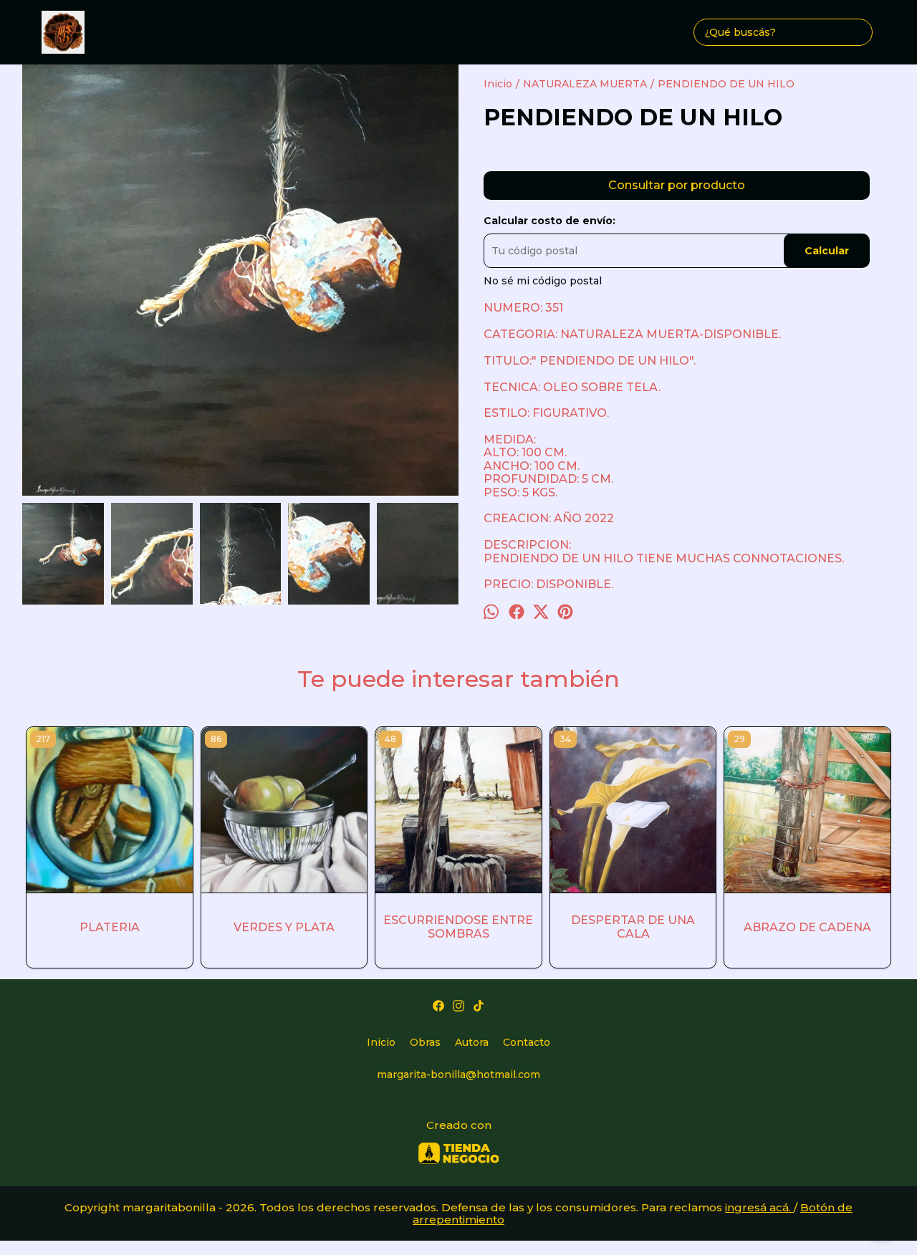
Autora (472, 1042)
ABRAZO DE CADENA (807, 927)
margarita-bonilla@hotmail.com (458, 1074)
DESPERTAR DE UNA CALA (633, 927)
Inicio (381, 1042)
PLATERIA (110, 927)
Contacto (526, 1042)
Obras (425, 1042)
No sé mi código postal (543, 281)
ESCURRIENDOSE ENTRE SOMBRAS (458, 927)
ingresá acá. (759, 1207)
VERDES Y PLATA (284, 927)
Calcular (827, 250)
